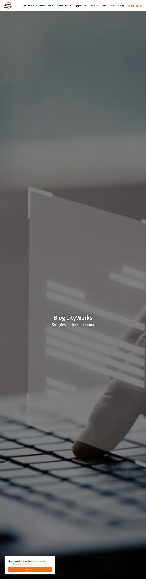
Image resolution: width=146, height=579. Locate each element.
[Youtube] (132, 5)
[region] (30, 565)
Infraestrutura (62, 5)
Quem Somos (27, 5)
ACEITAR (29, 569)
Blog (122, 5)
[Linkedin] (136, 5)
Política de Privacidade (22, 564)
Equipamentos (80, 5)
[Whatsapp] (141, 5)
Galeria (93, 5)
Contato (103, 5)
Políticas (113, 5)
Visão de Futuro (44, 5)
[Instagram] (128, 5)
